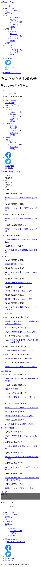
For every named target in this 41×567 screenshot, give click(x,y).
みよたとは (9, 8)
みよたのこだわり (12, 11)
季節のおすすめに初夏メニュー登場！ (20, 488)
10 (11, 428)
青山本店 (13, 20)
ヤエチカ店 (14, 24)
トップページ (10, 94)
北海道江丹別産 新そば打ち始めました (20, 350)
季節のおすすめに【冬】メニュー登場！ (21, 332)
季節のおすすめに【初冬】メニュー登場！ (21, 408)
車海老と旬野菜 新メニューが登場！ (19, 291)
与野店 (12, 27)
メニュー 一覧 (16, 112)
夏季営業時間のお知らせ (14, 264)
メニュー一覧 (15, 17)
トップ (7, 6)
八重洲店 (13, 533)
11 (13, 428)
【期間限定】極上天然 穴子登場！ (18, 283)
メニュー (8, 519)
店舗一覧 (13, 31)
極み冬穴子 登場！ (12, 389)
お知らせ (8, 43)
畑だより (8, 13)
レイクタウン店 (16, 22)
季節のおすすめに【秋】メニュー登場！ (21, 367)
